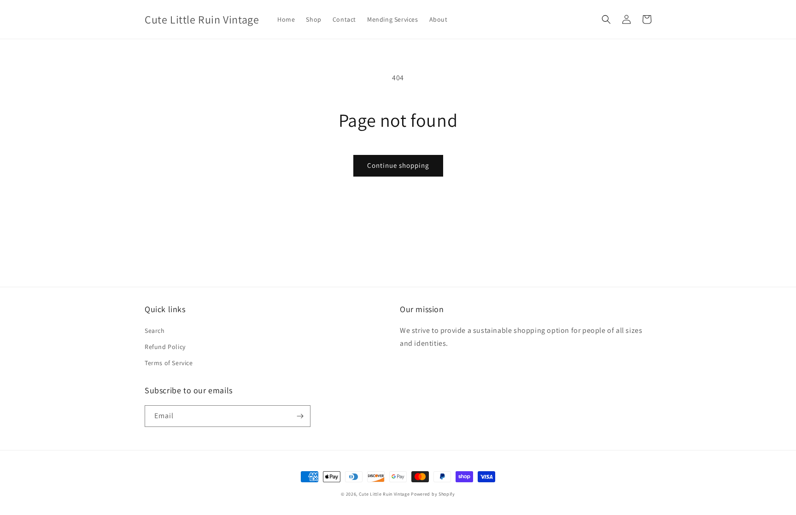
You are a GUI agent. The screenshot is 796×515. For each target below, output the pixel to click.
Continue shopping (398, 165)
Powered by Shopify (433, 494)
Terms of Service (169, 363)
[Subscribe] (300, 416)
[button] (606, 19)
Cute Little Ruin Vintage (384, 494)
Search (155, 330)
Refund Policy (165, 347)
